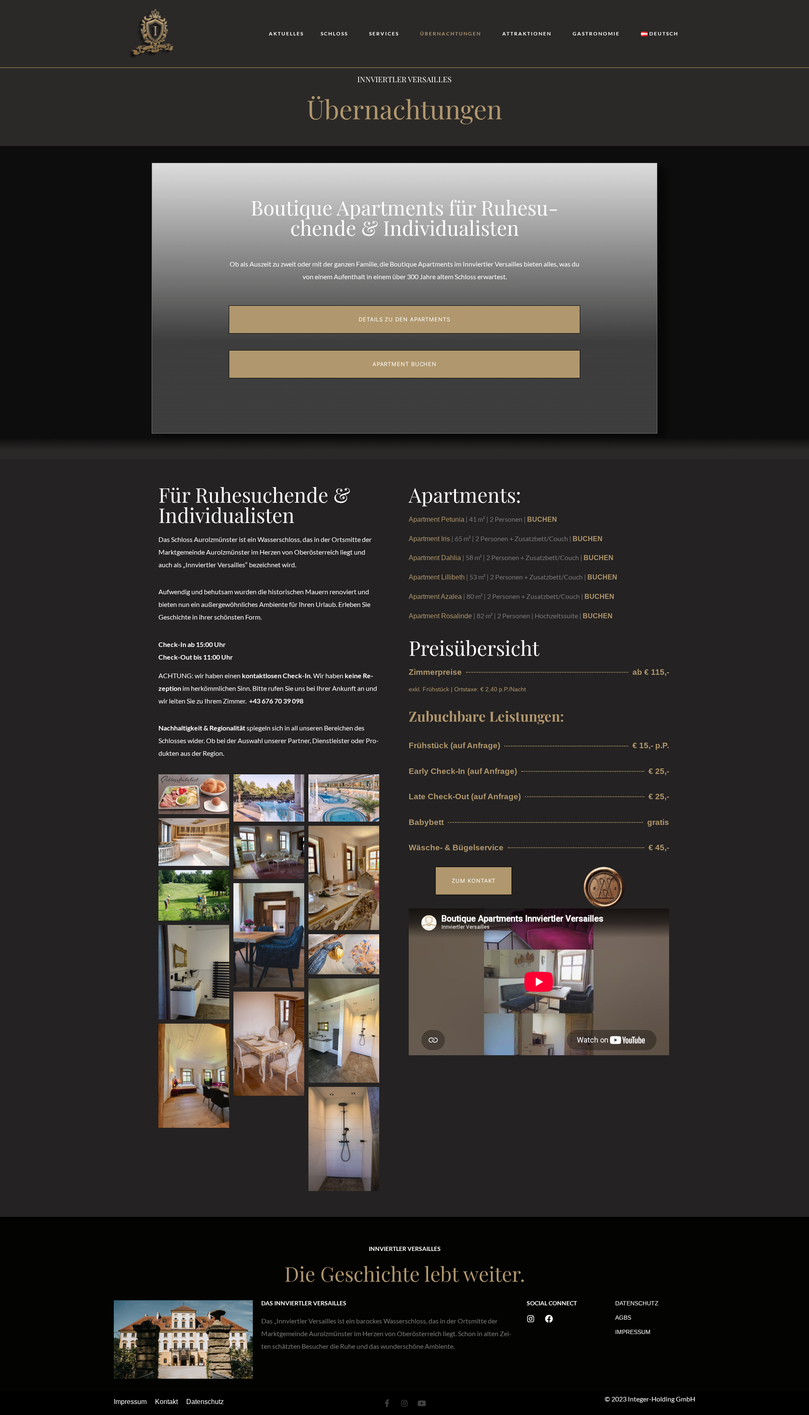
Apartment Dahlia (435, 557)
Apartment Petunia (436, 519)
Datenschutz (637, 1303)
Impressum (633, 1332)
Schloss (334, 33)
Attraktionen (527, 33)
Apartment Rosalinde (440, 616)
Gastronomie (596, 33)
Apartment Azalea (435, 596)
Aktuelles (286, 33)
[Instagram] (531, 1319)
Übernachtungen (450, 33)
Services (384, 33)
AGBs (623, 1317)
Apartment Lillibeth (437, 577)
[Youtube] (421, 1403)
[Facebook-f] (387, 1403)
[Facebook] (549, 1319)
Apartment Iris (429, 538)
